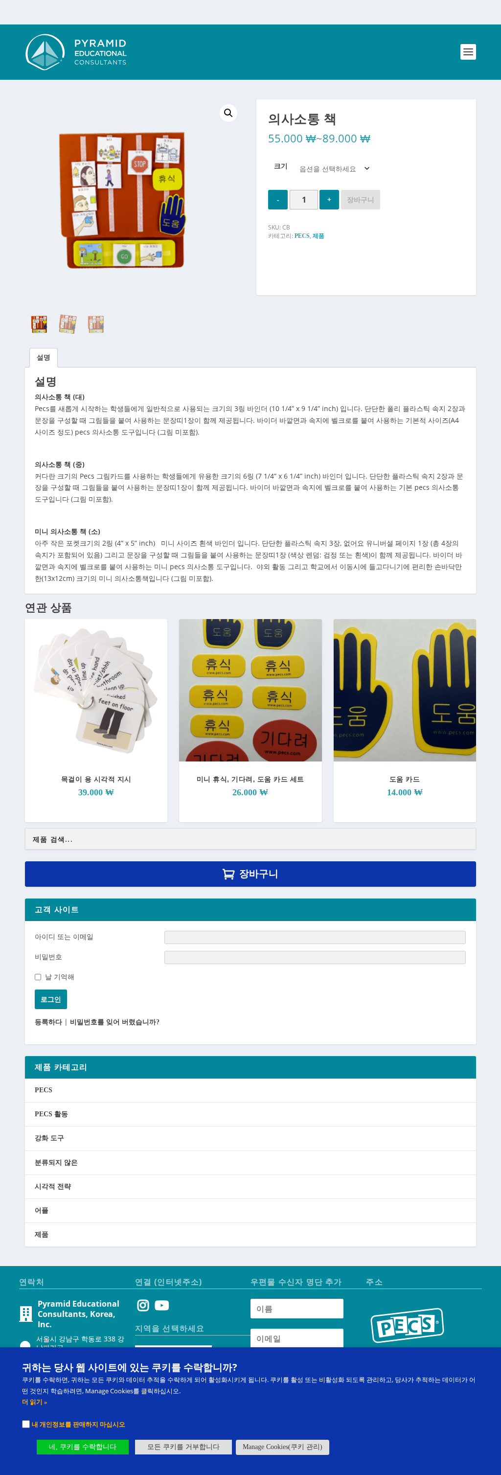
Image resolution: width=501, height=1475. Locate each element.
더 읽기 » (34, 1402)
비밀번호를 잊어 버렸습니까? (114, 1022)
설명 (43, 357)
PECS (302, 235)
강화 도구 (49, 1138)
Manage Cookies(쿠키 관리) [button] (282, 1447)
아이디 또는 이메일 (64, 936)
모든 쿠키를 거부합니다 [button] (183, 1447)
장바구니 (360, 199)
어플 (41, 1210)
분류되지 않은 (56, 1162)
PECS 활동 (51, 1114)
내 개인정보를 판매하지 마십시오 (78, 1424)
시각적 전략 (53, 1186)
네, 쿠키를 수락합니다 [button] (82, 1447)
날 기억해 (59, 976)
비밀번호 (48, 956)
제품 (318, 235)
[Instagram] (143, 1308)
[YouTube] (160, 1308)
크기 (281, 165)
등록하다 (48, 1022)
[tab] (43, 358)
